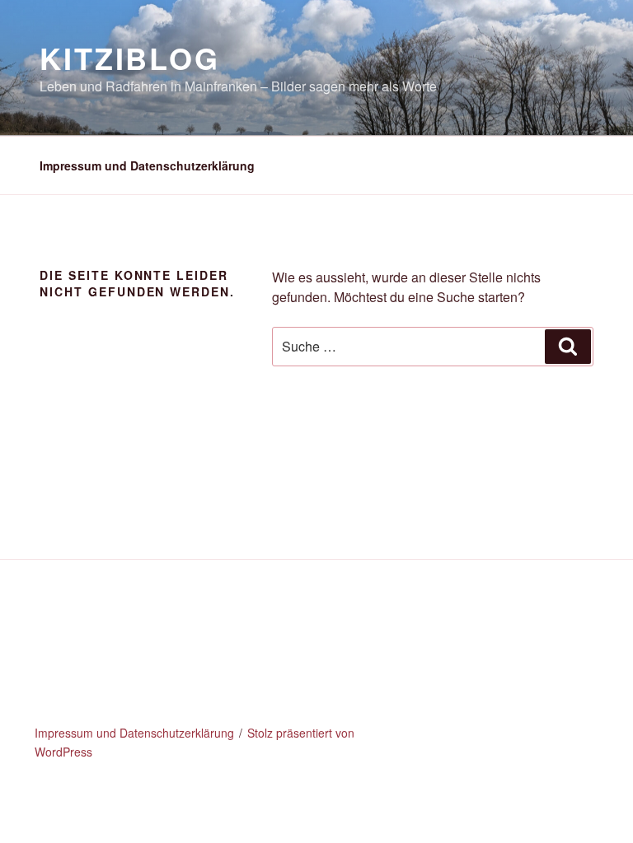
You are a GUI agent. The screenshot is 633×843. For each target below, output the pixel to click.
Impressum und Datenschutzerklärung (147, 165)
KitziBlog (130, 57)
